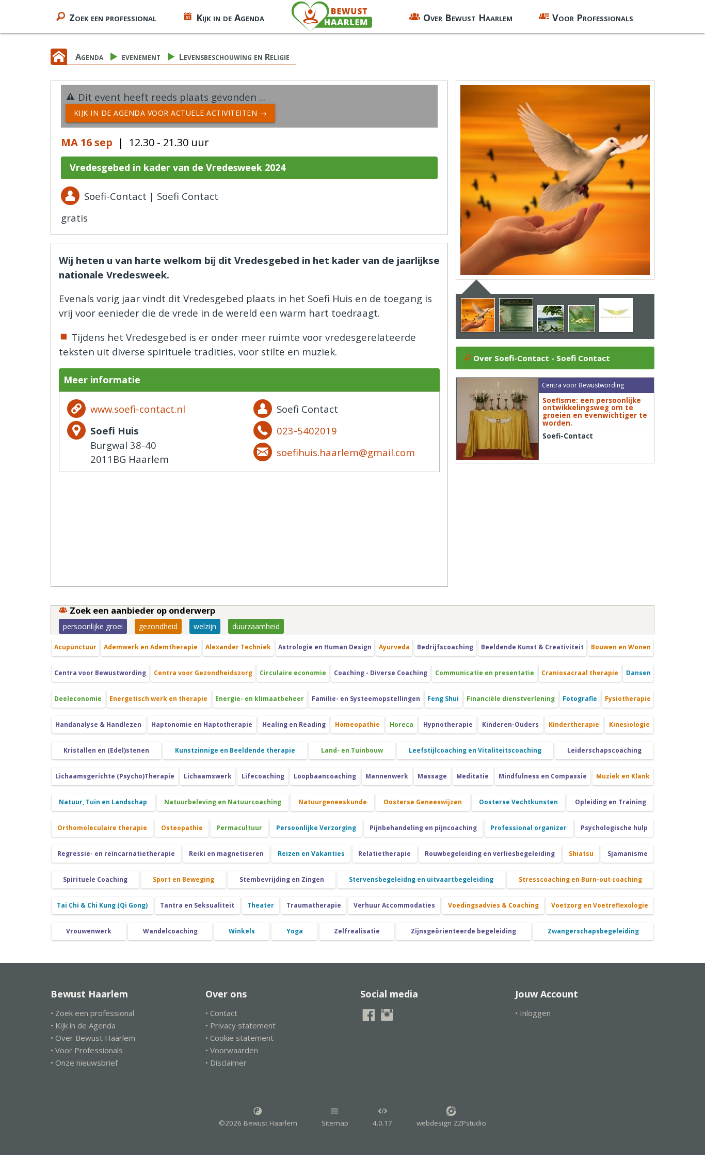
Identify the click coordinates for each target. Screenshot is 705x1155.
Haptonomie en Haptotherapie (201, 724)
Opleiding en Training (610, 802)
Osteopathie (182, 827)
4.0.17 (382, 1123)
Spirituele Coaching (95, 879)
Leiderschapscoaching (604, 750)
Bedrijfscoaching (445, 647)
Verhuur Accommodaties (394, 905)
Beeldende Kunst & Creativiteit (532, 647)
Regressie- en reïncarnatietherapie (116, 853)
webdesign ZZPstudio (451, 1123)
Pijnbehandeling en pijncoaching (423, 827)
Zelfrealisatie (357, 931)
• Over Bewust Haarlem (93, 1038)
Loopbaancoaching (325, 776)
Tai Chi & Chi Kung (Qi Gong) (102, 905)
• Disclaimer (226, 1062)
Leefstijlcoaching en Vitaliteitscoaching (475, 750)
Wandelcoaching (170, 931)
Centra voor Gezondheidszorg (203, 672)
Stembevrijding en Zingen (281, 879)
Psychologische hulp (614, 827)
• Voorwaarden (231, 1050)
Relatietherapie (384, 853)
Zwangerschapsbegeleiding (593, 931)
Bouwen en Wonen (621, 647)
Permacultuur (239, 827)
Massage (432, 776)
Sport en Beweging (183, 879)
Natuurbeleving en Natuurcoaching (222, 802)
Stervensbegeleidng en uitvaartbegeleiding (421, 879)
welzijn (205, 626)
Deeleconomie (78, 698)
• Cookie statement (239, 1038)
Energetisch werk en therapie (158, 698)
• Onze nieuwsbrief (84, 1062)
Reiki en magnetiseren (226, 853)
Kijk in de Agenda (230, 17)
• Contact (221, 1013)
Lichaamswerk (208, 776)
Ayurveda (394, 647)
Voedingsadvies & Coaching (493, 905)
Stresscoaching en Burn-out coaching (580, 879)
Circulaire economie (293, 672)
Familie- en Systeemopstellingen (366, 698)
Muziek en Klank (623, 776)
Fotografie (580, 698)
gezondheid (158, 626)
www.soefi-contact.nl (137, 408)
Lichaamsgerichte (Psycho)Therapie (114, 776)
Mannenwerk (386, 776)
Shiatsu (581, 853)
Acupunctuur (75, 647)
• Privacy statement (240, 1025)
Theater (260, 905)
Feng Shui (443, 698)
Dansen (638, 672)
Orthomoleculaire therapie (102, 827)
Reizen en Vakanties (311, 853)
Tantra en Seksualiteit (197, 905)
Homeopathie (357, 724)
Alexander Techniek (238, 647)
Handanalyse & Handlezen (98, 724)
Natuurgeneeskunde (332, 802)
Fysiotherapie (628, 698)
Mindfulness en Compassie (543, 776)
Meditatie (472, 776)
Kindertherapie (574, 724)
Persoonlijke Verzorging (316, 827)
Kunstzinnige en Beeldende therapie (235, 750)
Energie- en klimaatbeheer (259, 698)
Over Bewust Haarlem (467, 17)
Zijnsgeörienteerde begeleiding (463, 931)
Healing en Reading (294, 724)
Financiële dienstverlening (511, 698)
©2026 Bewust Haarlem (258, 1123)
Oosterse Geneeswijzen (422, 802)
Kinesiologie (629, 724)
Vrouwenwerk (88, 931)
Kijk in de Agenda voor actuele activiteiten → (170, 113)
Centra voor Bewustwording (100, 672)
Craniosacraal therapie (579, 672)
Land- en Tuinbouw (352, 750)
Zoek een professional (112, 17)
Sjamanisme (627, 853)
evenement (141, 57)
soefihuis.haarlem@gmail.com (346, 452)
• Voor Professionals (87, 1050)
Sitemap (335, 1123)
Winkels (242, 931)
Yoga (294, 931)
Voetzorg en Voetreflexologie (599, 905)
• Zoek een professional (92, 1013)
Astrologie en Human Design (325, 647)
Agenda (89, 57)
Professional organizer (528, 827)
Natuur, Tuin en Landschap (103, 802)
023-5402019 (307, 430)
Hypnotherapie (448, 724)
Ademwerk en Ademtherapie (151, 647)
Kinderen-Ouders (510, 724)
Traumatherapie (313, 905)
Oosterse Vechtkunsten (518, 802)
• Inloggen (533, 1013)
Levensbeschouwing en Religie (234, 57)
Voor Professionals (592, 17)
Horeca (401, 724)
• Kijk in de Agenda (83, 1025)
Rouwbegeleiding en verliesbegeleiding (490, 853)
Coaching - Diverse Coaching (380, 672)
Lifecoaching (263, 776)
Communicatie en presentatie (484, 672)
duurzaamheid (256, 626)
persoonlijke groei (93, 626)
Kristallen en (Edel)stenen (106, 750)
